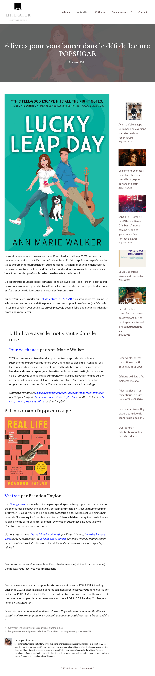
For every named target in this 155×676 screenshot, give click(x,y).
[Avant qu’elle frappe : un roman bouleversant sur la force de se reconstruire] (132, 117)
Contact (142, 12)
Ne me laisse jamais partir (46, 534)
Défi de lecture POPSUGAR (55, 299)
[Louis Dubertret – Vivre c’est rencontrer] (132, 264)
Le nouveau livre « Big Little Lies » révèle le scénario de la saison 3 (131, 413)
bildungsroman (17, 504)
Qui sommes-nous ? (122, 12)
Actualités (82, 12)
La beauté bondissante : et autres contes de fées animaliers (69, 392)
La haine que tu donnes (53, 538)
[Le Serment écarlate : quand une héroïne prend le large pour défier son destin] (132, 163)
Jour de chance (24, 350)
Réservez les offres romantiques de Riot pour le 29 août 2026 (131, 395)
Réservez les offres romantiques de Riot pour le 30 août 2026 (131, 362)
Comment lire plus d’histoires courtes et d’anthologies (35, 627)
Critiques (100, 12)
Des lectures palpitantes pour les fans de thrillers (130, 432)
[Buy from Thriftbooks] (27, 486)
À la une (66, 12)
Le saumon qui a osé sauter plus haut (56, 397)
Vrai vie (12, 496)
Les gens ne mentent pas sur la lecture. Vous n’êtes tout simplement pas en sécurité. (50, 631)
